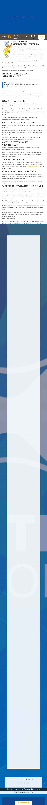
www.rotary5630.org (33, 166)
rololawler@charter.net (28, 98)
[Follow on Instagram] (34, 36)
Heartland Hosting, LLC (23, 792)
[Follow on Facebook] (31, 36)
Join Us (41, 37)
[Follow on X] (33, 38)
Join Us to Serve (23, 802)
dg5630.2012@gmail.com (27, 139)
